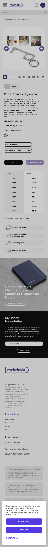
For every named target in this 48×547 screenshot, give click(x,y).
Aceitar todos (24, 521)
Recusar (24, 529)
